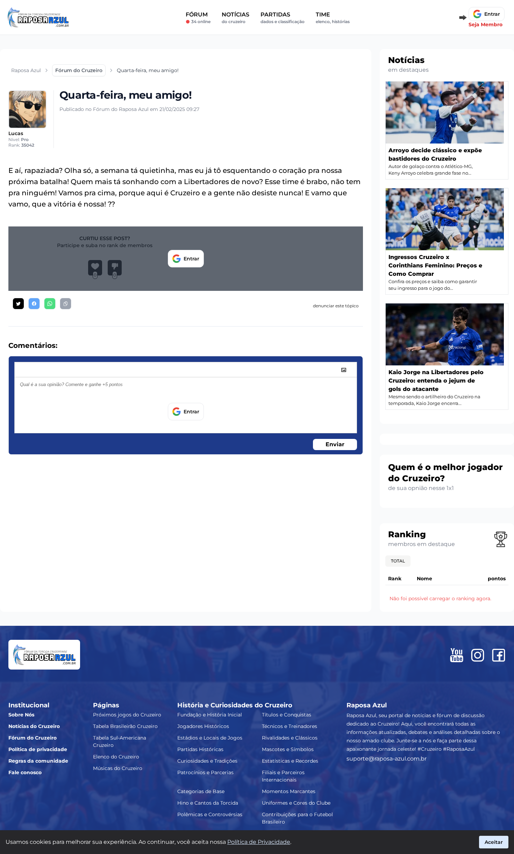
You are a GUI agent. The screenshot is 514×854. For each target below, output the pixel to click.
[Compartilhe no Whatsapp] (50, 303)
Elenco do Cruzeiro (116, 757)
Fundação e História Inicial (209, 715)
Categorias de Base (200, 791)
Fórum (198, 17)
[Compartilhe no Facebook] (34, 303)
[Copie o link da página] (65, 303)
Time (333, 17)
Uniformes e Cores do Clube (296, 803)
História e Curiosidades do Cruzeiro (234, 705)
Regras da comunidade (38, 761)
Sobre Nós (21, 715)
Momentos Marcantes (288, 791)
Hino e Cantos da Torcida (207, 803)
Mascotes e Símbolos (288, 749)
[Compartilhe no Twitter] (18, 303)
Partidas (282, 17)
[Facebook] (499, 655)
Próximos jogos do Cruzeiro (127, 715)
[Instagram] (478, 655)
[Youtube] (457, 655)
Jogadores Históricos (203, 726)
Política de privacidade (37, 749)
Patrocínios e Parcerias (205, 772)
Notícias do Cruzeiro (34, 726)
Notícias (235, 17)
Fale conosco (25, 772)
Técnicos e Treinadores (289, 726)
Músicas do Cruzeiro (117, 768)
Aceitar (494, 842)
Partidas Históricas (200, 749)
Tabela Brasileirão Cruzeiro (125, 726)
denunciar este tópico (336, 305)
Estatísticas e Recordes (290, 761)
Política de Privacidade (258, 842)
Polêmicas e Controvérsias (209, 814)
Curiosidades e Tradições (207, 761)
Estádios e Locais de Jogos (209, 738)
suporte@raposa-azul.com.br (387, 758)
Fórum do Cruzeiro (32, 738)
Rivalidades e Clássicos (289, 738)
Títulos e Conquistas (286, 715)
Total (398, 561)
